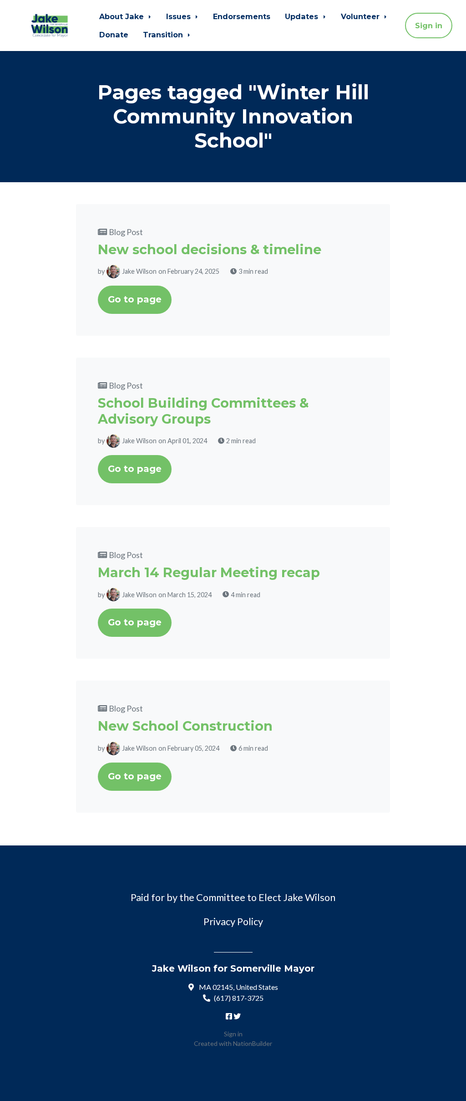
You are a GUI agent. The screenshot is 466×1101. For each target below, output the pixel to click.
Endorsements (241, 16)
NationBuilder (252, 1043)
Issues (179, 16)
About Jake (122, 16)
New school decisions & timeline (209, 249)
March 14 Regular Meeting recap (209, 572)
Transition (164, 34)
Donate (113, 34)
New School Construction (185, 726)
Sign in (428, 25)
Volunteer (361, 16)
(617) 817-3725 (238, 997)
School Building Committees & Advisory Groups (203, 410)
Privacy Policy (233, 921)
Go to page (135, 299)
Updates (302, 16)
